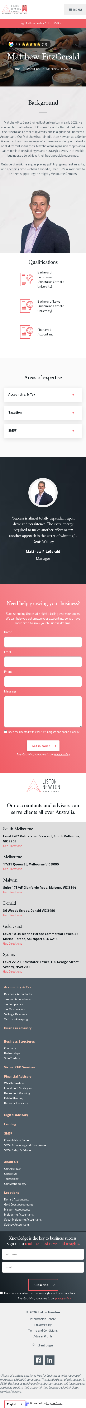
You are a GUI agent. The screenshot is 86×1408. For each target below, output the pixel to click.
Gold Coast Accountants (18, 1204)
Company (10, 1048)
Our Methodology (15, 1183)
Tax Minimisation (14, 1009)
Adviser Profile (43, 1336)
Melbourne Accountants (19, 1214)
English (11, 1404)
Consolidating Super (16, 1140)
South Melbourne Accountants (23, 1219)
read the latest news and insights (52, 1244)
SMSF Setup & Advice (17, 1150)
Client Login (45, 1345)
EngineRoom (54, 1403)
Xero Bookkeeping (16, 1019)
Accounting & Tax (17, 987)
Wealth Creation (14, 1083)
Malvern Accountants (17, 1209)
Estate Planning (13, 1098)
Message (10, 691)
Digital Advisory (16, 1114)
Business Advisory (18, 1027)
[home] (13, 9)
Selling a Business (15, 1014)
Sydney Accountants (17, 1224)
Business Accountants (18, 994)
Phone (8, 671)
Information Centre (43, 1319)
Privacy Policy (43, 1325)
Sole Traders (12, 1058)
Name (8, 632)
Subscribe (41, 1284)
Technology (11, 1178)
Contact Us (10, 1173)
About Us (11, 1161)
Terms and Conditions (43, 1330)
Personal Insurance (16, 1103)
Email (7, 652)
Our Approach (13, 1168)
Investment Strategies (18, 1088)
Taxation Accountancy (17, 999)
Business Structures (19, 1041)
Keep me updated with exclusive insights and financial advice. (40, 1293)
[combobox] (14, 1404)
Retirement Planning (17, 1093)
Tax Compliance (13, 1004)
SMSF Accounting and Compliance (25, 1145)
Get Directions (12, 846)
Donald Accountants (16, 1199)
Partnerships (12, 1053)
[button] (75, 9)
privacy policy (62, 754)
